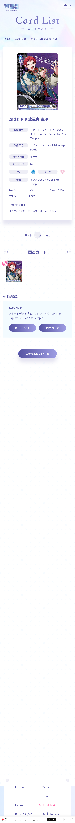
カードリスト (22, 328)
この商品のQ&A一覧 (37, 353)
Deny (60, 820)
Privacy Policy (37, 821)
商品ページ (52, 328)
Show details (67, 819)
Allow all (51, 820)
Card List (20, 39)
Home (6, 39)
